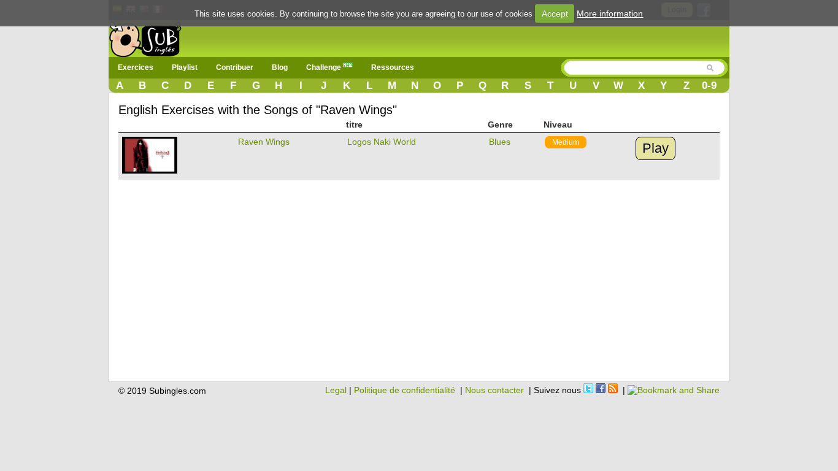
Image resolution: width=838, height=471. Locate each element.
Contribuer (234, 67)
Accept (555, 13)
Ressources (392, 67)
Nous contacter (494, 390)
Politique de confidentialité (404, 390)
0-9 (709, 85)
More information (610, 13)
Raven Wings (264, 142)
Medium (565, 142)
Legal (336, 390)
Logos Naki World (381, 142)
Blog (280, 67)
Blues (499, 142)
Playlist (185, 67)
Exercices (135, 67)
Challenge (324, 67)
